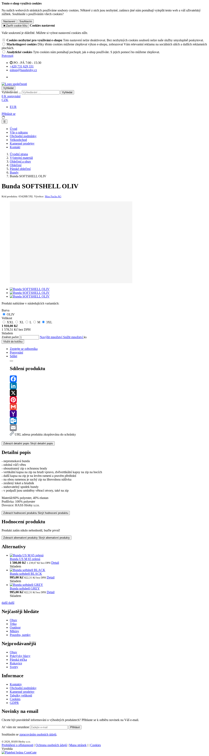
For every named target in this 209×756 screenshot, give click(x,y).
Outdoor (15, 627)
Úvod (13, 128)
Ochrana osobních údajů (51, 745)
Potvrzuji (7, 55)
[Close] (11, 361)
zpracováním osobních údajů (37, 734)
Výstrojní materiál (21, 158)
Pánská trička (18, 659)
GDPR (14, 702)
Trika (13, 624)
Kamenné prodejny (22, 143)
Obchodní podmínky (23, 136)
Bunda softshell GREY (25, 588)
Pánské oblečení (20, 169)
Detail (55, 562)
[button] (5, 100)
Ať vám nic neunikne (16, 727)
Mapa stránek (78, 745)
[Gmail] (108, 406)
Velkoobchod (18, 140)
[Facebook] (108, 378)
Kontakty (16, 684)
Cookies (15, 699)
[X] (108, 392)
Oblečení (15, 165)
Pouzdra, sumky (20, 635)
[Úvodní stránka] (14, 84)
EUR (13, 107)
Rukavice (16, 663)
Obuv (13, 620)
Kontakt (15, 147)
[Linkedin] (108, 385)
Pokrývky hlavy (20, 656)
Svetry (14, 667)
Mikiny (14, 631)
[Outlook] (108, 420)
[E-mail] (108, 427)
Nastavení (9, 21)
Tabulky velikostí (21, 695)
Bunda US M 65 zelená (25, 559)
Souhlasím (25, 21)
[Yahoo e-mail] (108, 413)
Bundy (14, 172)
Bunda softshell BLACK (26, 573)
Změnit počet (10, 337)
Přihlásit (75, 727)
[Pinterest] (108, 399)
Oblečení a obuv (20, 161)
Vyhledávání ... (11, 92)
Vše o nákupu (19, 132)
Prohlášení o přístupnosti (17, 745)
